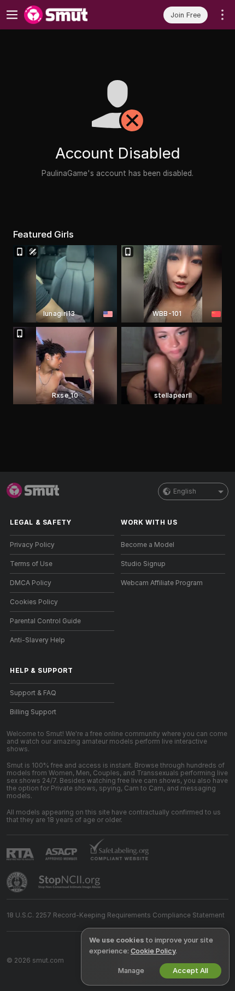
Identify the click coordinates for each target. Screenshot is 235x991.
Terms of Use (31, 564)
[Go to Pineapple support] (18, 882)
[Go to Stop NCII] (70, 882)
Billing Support (33, 712)
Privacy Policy (32, 545)
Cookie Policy (153, 951)
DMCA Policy (30, 583)
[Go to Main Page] (71, 14)
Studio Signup (143, 564)
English (184, 491)
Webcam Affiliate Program (162, 583)
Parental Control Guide (45, 621)
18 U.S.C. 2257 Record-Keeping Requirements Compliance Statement (116, 915)
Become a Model (147, 545)
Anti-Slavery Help (37, 640)
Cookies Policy (34, 602)
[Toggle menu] (12, 14)
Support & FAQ (33, 693)
